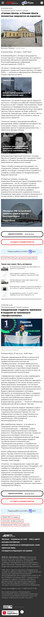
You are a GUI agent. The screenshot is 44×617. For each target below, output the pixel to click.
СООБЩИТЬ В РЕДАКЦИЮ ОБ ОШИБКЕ (17, 551)
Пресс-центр (34, 539)
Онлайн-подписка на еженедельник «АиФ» (21, 545)
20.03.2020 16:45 (6, 8)
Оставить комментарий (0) (22, 242)
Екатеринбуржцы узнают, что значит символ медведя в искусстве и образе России (24, 294)
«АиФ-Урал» (20, 48)
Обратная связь (8, 548)
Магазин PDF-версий (11, 542)
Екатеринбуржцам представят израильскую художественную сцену (24, 280)
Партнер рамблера (19, 607)
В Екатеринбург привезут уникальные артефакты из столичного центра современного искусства (25, 287)
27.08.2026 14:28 (6, 305)
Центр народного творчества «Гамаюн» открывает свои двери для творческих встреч (24, 274)
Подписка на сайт (19, 539)
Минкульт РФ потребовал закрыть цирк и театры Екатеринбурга (17, 213)
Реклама (5, 539)
